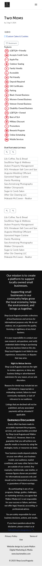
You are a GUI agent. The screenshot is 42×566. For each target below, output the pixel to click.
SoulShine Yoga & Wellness (17, 162)
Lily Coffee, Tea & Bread (16, 159)
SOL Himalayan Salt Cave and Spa (20, 170)
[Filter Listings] (7, 152)
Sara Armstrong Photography (18, 184)
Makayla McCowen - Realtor (18, 198)
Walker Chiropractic (14, 188)
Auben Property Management (19, 166)
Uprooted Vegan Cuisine (16, 177)
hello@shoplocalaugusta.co (19, 530)
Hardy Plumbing (12, 180)
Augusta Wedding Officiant (17, 173)
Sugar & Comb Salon (14, 191)
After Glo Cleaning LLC (15, 195)
